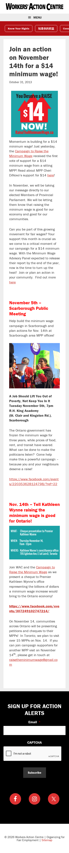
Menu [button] (37, 17)
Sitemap (47, 840)
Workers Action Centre (34, 6)
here (50, 175)
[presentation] (32, 753)
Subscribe (34, 772)
